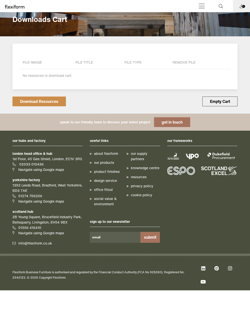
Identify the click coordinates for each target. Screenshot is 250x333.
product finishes (107, 171)
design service (105, 180)
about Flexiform (106, 153)
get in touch (172, 122)
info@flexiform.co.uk (35, 243)
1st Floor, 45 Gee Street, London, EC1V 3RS (47, 158)
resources (138, 176)
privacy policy (142, 185)
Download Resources (39, 101)
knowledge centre (145, 167)
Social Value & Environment (105, 201)
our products (104, 162)
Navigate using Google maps (41, 169)
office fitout (103, 189)
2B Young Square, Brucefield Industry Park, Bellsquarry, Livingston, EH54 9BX (47, 219)
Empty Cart (220, 101)
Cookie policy (141, 194)
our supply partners (139, 156)
